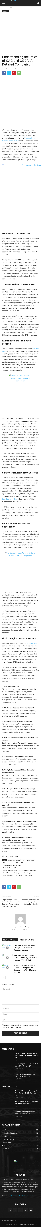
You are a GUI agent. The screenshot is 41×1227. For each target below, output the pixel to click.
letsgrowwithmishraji (10, 68)
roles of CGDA (28, 875)
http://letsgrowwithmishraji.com (20, 930)
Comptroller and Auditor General (12, 865)
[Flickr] (20, 1210)
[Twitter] (9, 73)
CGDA (4, 863)
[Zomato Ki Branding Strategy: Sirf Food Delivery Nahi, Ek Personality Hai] (7, 1056)
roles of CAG (19, 875)
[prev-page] (3, 977)
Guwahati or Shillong (10, 499)
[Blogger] (10, 1210)
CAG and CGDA (32, 643)
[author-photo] (20, 924)
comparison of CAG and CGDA (17, 863)
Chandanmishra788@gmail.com (21, 1196)
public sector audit (8, 875)
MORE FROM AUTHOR (26, 940)
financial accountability (9, 873)
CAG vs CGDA (30, 860)
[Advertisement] (20, 34)
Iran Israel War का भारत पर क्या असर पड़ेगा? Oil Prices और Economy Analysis (25, 947)
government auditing (24, 873)
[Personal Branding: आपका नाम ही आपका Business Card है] (7, 1077)
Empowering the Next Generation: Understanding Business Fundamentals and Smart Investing (11, 903)
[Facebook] (4, 73)
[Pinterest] (14, 73)
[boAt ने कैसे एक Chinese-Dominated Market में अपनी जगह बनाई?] (7, 1067)
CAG (23, 860)
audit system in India (14, 860)
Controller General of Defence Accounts (14, 868)
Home (4, 8)
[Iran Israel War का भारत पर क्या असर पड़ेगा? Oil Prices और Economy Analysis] (7, 947)
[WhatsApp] (19, 73)
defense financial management (27, 870)
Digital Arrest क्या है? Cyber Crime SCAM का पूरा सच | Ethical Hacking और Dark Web (26, 957)
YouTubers (11, 8)
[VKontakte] (31, 1210)
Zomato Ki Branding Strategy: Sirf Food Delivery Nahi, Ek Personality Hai (26, 1055)
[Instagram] (26, 1210)
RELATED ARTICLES (10, 940)
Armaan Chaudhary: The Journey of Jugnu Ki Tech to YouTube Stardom (30, 902)
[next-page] (6, 977)
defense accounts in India (10, 870)
